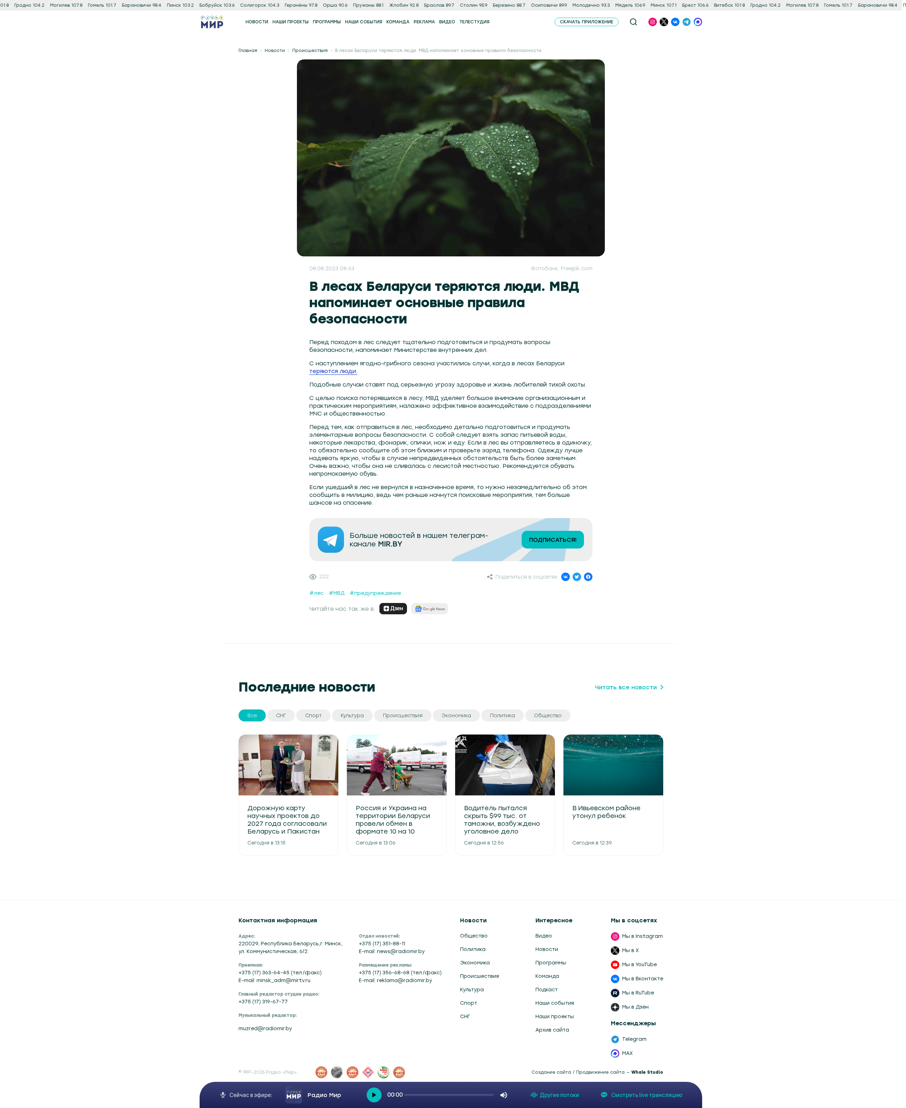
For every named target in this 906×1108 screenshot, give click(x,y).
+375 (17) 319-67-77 (263, 1002)
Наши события (554, 1003)
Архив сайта (552, 1030)
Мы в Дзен (635, 1007)
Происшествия (310, 50)
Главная (248, 50)
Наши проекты (554, 1017)
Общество (474, 936)
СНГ (465, 1017)
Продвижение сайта (600, 1072)
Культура (472, 990)
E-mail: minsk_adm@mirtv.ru (274, 981)
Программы (550, 963)
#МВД (336, 593)
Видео (543, 936)
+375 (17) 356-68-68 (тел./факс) (400, 973)
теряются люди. (333, 371)
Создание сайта (551, 1072)
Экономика (475, 963)
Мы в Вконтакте (642, 979)
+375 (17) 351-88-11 (382, 944)
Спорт (468, 1003)
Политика (473, 949)
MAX (627, 1053)
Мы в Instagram (642, 936)
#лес (316, 593)
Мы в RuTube (638, 993)
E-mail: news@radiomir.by (392, 952)
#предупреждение (375, 593)
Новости (275, 50)
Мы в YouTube (639, 965)
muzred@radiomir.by (265, 1029)
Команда (547, 976)
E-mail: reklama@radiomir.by (395, 981)
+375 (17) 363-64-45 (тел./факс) (280, 973)
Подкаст (546, 990)
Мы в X (630, 950)
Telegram (634, 1039)
